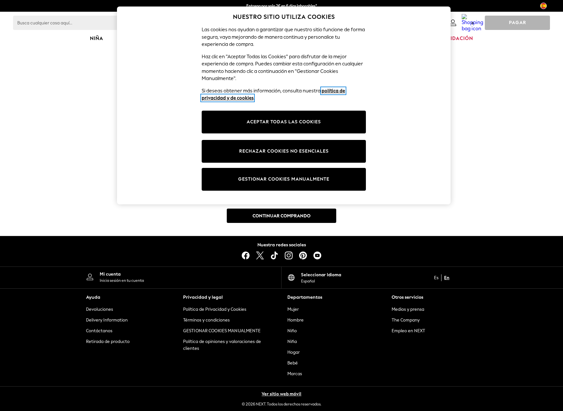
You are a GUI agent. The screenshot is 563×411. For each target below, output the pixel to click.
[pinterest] (303, 255)
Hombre (295, 320)
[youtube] (317, 255)
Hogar (293, 352)
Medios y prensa (408, 309)
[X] (260, 255)
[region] (284, 105)
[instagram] (289, 255)
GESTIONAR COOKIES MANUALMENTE (222, 331)
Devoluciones (99, 309)
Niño (292, 331)
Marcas (294, 374)
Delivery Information (107, 320)
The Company (406, 320)
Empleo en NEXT (408, 331)
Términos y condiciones (206, 320)
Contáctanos (99, 331)
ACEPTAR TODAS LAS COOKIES (284, 122)
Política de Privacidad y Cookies (214, 309)
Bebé (292, 363)
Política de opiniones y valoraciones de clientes (222, 345)
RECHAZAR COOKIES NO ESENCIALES (284, 151)
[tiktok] (274, 255)
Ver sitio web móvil (281, 394)
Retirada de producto (108, 341)
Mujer (293, 309)
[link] (453, 23)
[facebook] (245, 255)
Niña (292, 341)
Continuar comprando (281, 216)
